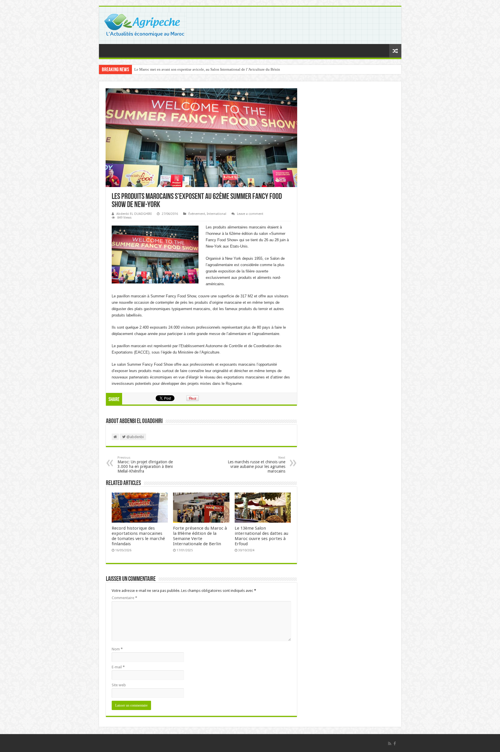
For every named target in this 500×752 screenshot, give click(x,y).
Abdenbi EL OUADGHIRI (134, 214)
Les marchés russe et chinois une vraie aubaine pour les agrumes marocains (256, 464)
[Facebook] (394, 743)
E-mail (118, 667)
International (216, 214)
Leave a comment (250, 214)
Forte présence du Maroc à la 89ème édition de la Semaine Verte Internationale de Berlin (200, 536)
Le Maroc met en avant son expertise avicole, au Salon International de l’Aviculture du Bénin (207, 69)
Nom (117, 649)
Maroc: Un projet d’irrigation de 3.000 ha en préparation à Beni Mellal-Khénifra (145, 464)
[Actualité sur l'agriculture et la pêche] (144, 24)
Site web (119, 685)
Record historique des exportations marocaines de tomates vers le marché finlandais (138, 536)
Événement (196, 214)
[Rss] (389, 743)
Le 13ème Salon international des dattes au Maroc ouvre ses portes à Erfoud (261, 536)
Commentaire (124, 598)
